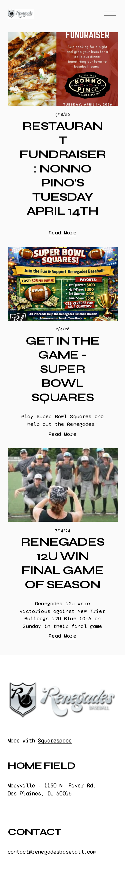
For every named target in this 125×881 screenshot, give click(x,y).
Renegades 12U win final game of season (62, 563)
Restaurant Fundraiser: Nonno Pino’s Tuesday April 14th (62, 168)
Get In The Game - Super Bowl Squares (62, 369)
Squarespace (55, 740)
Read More (62, 232)
